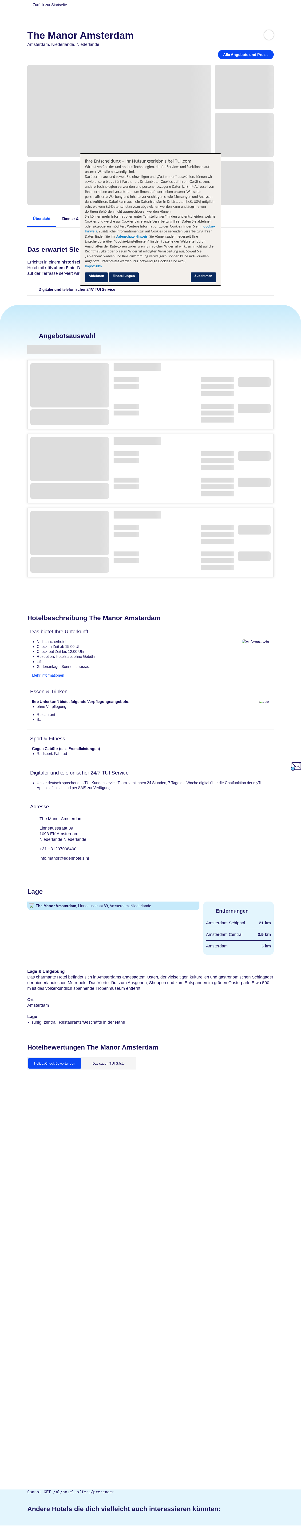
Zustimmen (203, 276)
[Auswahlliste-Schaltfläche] (269, 35)
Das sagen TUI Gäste (108, 1063)
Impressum (93, 266)
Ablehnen (96, 276)
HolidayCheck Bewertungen (54, 1063)
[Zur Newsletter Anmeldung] (296, 769)
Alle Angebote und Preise (246, 55)
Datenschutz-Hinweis (131, 237)
